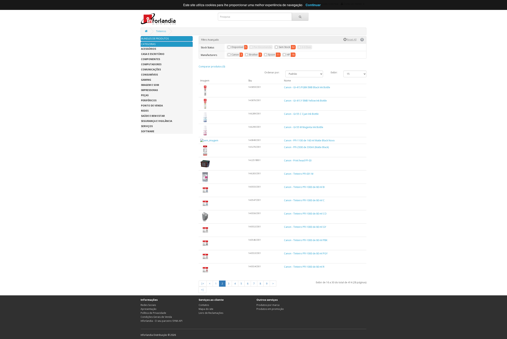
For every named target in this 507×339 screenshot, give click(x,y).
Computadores (151, 64)
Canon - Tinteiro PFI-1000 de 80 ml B (304, 187)
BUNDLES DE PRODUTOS (155, 38)
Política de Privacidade (153, 313)
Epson (271, 54)
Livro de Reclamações (211, 313)
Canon (235, 54)
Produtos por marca (267, 305)
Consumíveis (149, 74)
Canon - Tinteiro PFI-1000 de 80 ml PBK (305, 240)
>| (202, 289)
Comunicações (151, 69)
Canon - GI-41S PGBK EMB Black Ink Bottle (307, 87)
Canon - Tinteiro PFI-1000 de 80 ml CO (305, 213)
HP (288, 54)
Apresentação (148, 309)
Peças (145, 95)
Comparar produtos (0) (212, 66)
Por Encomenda (263, 47)
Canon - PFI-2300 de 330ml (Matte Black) (306, 147)
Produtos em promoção (270, 309)
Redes (145, 110)
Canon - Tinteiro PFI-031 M (298, 173)
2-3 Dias (306, 47)
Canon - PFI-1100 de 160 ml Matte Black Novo (309, 140)
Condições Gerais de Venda (156, 317)
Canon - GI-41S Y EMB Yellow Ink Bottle (305, 100)
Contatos (204, 305)
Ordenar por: (271, 72)
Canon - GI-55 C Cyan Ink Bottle (301, 114)
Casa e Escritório (152, 54)
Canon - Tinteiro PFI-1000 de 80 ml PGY (306, 253)
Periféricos (148, 100)
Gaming (146, 79)
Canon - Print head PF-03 (298, 160)
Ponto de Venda (152, 105)
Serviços (147, 126)
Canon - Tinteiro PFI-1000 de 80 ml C (304, 200)
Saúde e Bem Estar (153, 116)
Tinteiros (161, 31)
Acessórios (148, 49)
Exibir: (334, 72)
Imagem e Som (150, 85)
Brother (253, 54)
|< (202, 283)
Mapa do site (206, 309)
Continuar (313, 5)
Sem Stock (284, 47)
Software (147, 131)
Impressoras (149, 90)
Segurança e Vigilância (156, 121)
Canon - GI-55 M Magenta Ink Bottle (303, 127)
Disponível (237, 47)
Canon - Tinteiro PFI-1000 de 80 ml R (304, 266)
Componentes (150, 59)
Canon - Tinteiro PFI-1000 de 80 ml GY (305, 227)
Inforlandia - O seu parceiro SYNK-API (161, 321)
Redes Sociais (148, 305)
